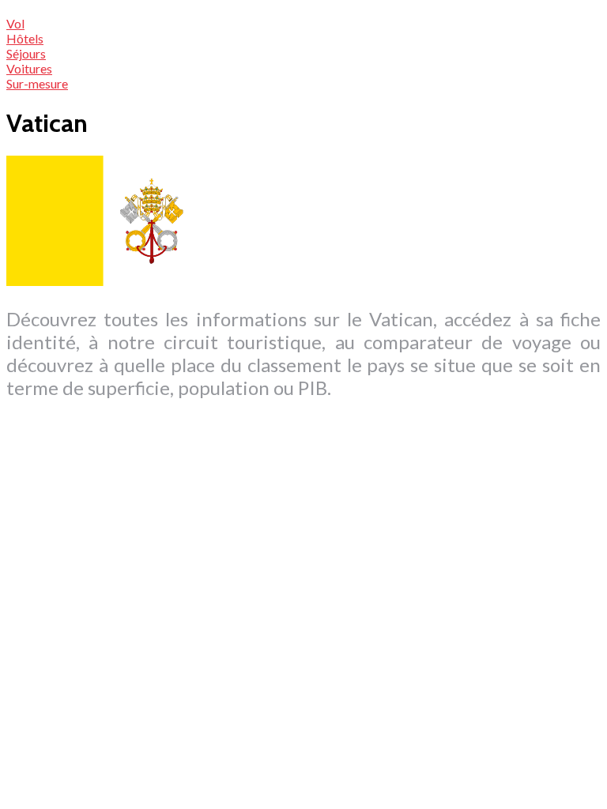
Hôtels (24, 38)
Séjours (26, 53)
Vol (15, 23)
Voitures (29, 68)
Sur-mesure (37, 83)
